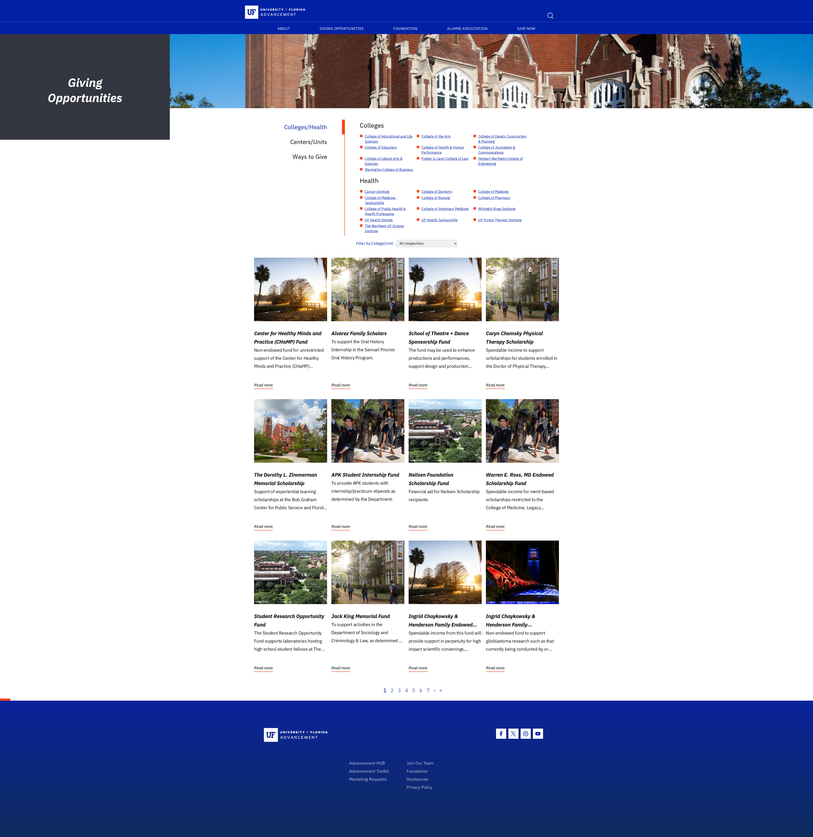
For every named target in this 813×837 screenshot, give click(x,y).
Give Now (526, 28)
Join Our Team (420, 763)
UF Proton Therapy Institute (500, 220)
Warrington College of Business (389, 169)
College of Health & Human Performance (443, 150)
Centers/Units (308, 142)
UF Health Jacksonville (440, 220)
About (284, 28)
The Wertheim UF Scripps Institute (384, 228)
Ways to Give (310, 156)
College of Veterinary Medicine (445, 209)
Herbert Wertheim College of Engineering (500, 161)
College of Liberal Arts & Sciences (383, 161)
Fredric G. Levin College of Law (445, 158)
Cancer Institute (377, 192)
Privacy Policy (419, 787)
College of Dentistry (437, 192)
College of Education (381, 147)
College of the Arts (436, 136)
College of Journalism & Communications (496, 150)
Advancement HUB (367, 763)
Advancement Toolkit (369, 771)
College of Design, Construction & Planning (502, 139)
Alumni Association (467, 28)
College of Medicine (493, 192)
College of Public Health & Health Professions (385, 211)
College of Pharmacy (494, 198)
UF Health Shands (379, 220)
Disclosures (417, 779)
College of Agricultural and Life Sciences (388, 139)
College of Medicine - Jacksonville (381, 200)
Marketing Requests (368, 779)
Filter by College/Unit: (375, 243)
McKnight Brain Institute (497, 209)
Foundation (405, 28)
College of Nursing (436, 198)
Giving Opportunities (342, 28)
